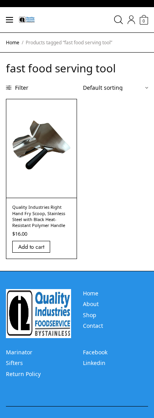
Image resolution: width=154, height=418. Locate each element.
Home (12, 42)
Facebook (95, 352)
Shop (89, 315)
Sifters (14, 363)
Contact (93, 325)
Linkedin (94, 363)
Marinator (19, 352)
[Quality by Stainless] (27, 20)
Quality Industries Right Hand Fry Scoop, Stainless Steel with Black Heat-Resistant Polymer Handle (38, 216)
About (91, 304)
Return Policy (23, 374)
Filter (20, 87)
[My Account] (131, 19)
